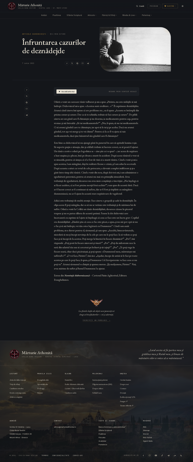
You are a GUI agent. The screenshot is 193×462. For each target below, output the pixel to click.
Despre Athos (97, 388)
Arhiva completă (16, 397)
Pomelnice (103, 444)
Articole (92, 15)
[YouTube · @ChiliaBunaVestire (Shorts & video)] (155, 455)
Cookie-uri (78, 455)
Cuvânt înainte (125, 380)
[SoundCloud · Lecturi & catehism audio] (174, 455)
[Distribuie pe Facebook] (67, 63)
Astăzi (44, 15)
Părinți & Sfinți (109, 15)
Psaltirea (57, 15)
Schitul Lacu (97, 392)
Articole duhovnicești (34, 34)
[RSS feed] (181, 455)
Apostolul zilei (42, 384)
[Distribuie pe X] (72, 63)
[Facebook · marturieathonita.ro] (143, 455)
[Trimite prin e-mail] (82, 63)
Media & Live (129, 15)
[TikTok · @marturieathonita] (162, 455)
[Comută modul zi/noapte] (182, 6)
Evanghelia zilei (43, 380)
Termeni (45, 455)
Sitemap (146, 430)
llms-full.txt (147, 437)
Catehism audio (71, 392)
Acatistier (102, 441)
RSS (144, 427)
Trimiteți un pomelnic (97, 320)
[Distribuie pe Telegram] (88, 63)
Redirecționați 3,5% (127, 397)
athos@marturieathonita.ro (65, 427)
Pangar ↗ (124, 401)
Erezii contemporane (18, 392)
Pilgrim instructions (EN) (102, 384)
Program (154, 6)
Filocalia (102, 437)
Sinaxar (40, 392)
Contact (123, 388)
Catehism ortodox (16, 388)
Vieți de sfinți (15, 384)
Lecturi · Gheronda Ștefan (75, 388)
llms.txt (146, 434)
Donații (123, 392)
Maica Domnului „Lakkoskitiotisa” (112, 427)
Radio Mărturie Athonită (74, 384)
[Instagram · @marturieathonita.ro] (149, 455)
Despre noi (124, 384)
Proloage (40, 388)
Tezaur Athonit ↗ (126, 405)
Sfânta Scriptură (74, 15)
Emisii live (68, 380)
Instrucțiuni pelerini (100, 380)
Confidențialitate (60, 455)
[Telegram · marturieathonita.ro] (168, 455)
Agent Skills (148, 441)
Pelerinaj (147, 15)
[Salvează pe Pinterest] (77, 63)
